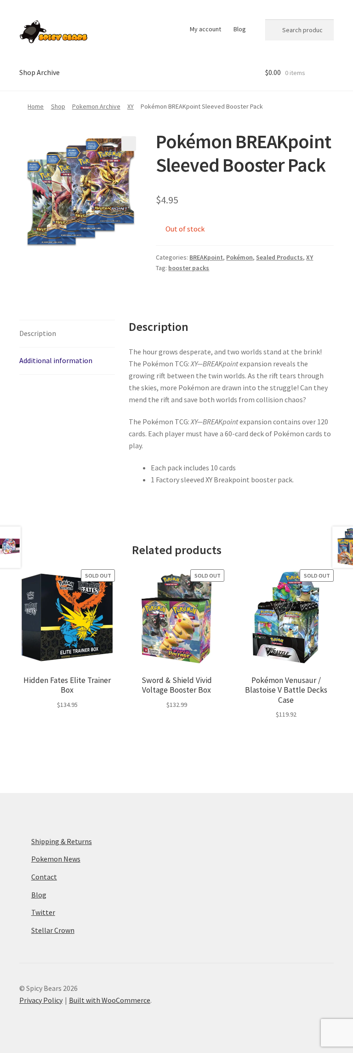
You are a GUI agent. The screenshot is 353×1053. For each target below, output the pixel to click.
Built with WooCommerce (109, 1000)
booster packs (188, 268)
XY (130, 106)
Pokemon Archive (96, 106)
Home (36, 106)
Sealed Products (279, 257)
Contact (44, 876)
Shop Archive (39, 72)
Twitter (43, 912)
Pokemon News (55, 858)
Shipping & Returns (61, 841)
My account (205, 29)
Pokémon (239, 257)
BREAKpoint (206, 257)
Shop (58, 106)
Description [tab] (37, 333)
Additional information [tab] (55, 360)
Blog (239, 29)
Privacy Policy (41, 1000)
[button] (128, 143)
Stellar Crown (52, 930)
